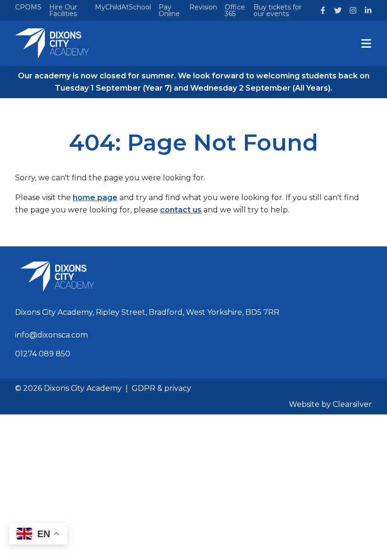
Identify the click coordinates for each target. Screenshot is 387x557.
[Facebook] (323, 10)
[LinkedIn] (368, 10)
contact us (181, 209)
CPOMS (28, 7)
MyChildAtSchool (123, 7)
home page (95, 197)
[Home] (52, 43)
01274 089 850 (42, 353)
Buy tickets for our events (277, 10)
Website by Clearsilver (330, 404)
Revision (203, 7)
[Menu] (366, 43)
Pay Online (169, 10)
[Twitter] (338, 10)
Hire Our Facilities (63, 10)
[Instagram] (353, 10)
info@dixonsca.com (51, 334)
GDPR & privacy (161, 388)
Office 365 (235, 10)
